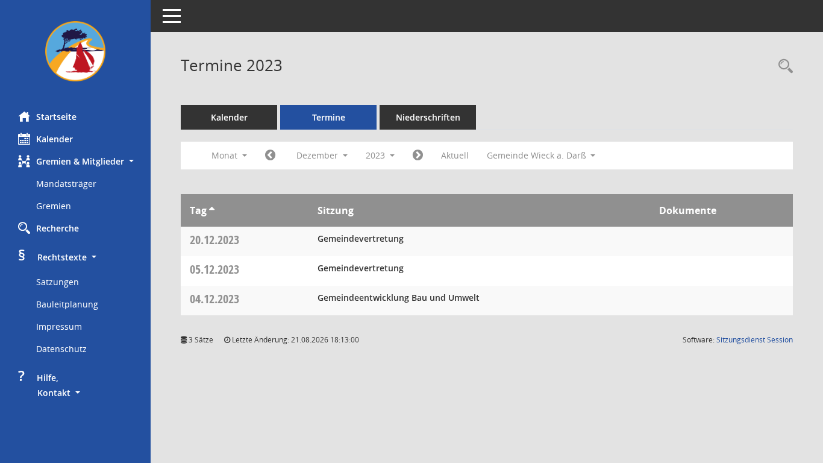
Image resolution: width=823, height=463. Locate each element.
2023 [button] (376, 155)
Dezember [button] (318, 155)
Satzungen (57, 282)
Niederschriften (428, 117)
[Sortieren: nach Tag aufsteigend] (211, 210)
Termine (328, 117)
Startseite (56, 116)
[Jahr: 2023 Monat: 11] (270, 155)
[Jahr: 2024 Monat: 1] (418, 155)
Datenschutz (61, 348)
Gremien (53, 206)
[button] (75, 161)
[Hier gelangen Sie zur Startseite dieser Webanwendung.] (75, 51)
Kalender (54, 139)
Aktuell (455, 155)
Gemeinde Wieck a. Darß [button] (538, 155)
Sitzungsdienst (754, 340)
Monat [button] (225, 155)
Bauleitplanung (67, 304)
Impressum (59, 326)
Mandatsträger (66, 183)
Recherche (57, 228)
